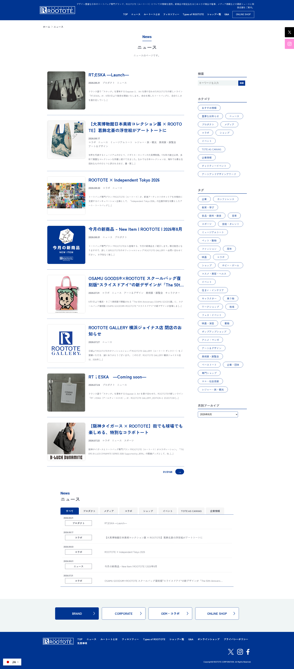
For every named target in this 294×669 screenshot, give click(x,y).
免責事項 (82, 643)
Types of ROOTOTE (193, 14)
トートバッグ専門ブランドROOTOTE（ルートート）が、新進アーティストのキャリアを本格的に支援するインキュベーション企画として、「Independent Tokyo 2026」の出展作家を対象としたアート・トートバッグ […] (136, 201)
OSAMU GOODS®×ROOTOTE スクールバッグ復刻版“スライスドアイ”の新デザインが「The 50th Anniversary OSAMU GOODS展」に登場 (135, 284)
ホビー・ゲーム (230, 265)
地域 (231, 307)
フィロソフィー (171, 14)
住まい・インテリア (213, 290)
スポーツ (207, 224)
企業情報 (207, 157)
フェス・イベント (211, 315)
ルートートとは (152, 14)
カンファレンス (225, 199)
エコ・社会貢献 (210, 381)
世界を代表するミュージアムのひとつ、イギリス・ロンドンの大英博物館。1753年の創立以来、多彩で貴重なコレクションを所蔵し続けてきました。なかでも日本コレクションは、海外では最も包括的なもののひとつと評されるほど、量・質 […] (136, 159)
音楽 (234, 215)
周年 (229, 249)
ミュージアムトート (213, 232)
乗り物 (230, 298)
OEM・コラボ (170, 613)
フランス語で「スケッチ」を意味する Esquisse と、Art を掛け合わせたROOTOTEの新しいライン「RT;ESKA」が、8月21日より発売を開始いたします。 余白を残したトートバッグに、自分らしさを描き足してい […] (136, 96)
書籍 (226, 323)
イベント (207, 141)
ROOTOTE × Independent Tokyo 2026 (124, 180)
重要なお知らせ (210, 116)
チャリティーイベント (214, 166)
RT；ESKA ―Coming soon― (117, 377)
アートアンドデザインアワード (219, 174)
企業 (204, 199)
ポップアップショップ (214, 331)
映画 (204, 257)
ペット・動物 (209, 240)
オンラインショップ (209, 639)
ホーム (46, 27)
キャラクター (209, 298)
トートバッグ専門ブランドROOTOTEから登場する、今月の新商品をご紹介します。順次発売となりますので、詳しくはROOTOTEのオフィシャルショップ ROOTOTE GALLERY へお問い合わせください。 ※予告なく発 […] (136, 250)
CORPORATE (123, 613)
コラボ (205, 132)
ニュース (135, 14)
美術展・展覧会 (210, 356)
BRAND (77, 613)
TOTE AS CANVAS (211, 149)
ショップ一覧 (214, 14)
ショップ (224, 132)
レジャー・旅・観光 (213, 389)
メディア (229, 124)
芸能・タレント (230, 224)
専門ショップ (209, 373)
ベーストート (209, 364)
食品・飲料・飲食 (211, 215)
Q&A (226, 14)
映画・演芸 (208, 323)
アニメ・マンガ (210, 340)
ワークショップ (210, 307)
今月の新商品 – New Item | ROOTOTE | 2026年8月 (135, 229)
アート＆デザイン (211, 348)
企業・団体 (233, 364)
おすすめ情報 (209, 108)
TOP (125, 14)
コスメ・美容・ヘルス (214, 273)
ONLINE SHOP (243, 14)
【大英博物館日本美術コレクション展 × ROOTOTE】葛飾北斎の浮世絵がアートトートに (154, 537)
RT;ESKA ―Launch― (109, 74)
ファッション (209, 249)
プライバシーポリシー (236, 639)
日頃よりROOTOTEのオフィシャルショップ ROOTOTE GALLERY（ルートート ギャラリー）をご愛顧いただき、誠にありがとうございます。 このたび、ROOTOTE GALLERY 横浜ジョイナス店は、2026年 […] (136, 355)
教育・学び (208, 207)
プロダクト (208, 124)
